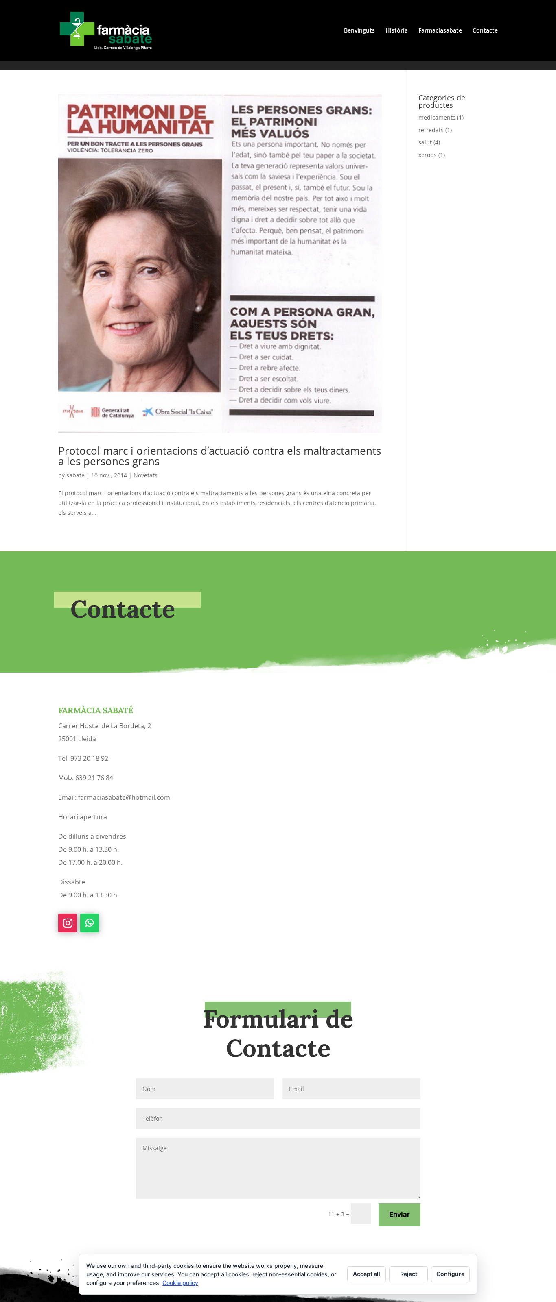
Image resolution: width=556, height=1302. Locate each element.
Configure (450, 1273)
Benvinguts (359, 31)
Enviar (399, 1214)
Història (396, 31)
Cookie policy (180, 1282)
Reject (408, 1273)
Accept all (366, 1273)
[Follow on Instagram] (67, 923)
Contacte (485, 31)
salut (425, 142)
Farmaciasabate (440, 31)
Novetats (146, 475)
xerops (427, 155)
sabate (75, 475)
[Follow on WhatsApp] (89, 923)
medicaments (436, 117)
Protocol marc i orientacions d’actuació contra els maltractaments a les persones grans (219, 455)
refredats (431, 130)
